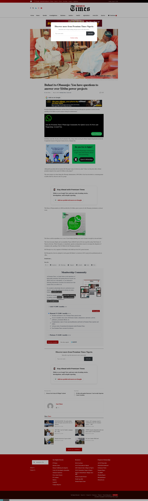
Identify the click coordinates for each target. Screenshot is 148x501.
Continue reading (74, 38)
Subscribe (90, 33)
